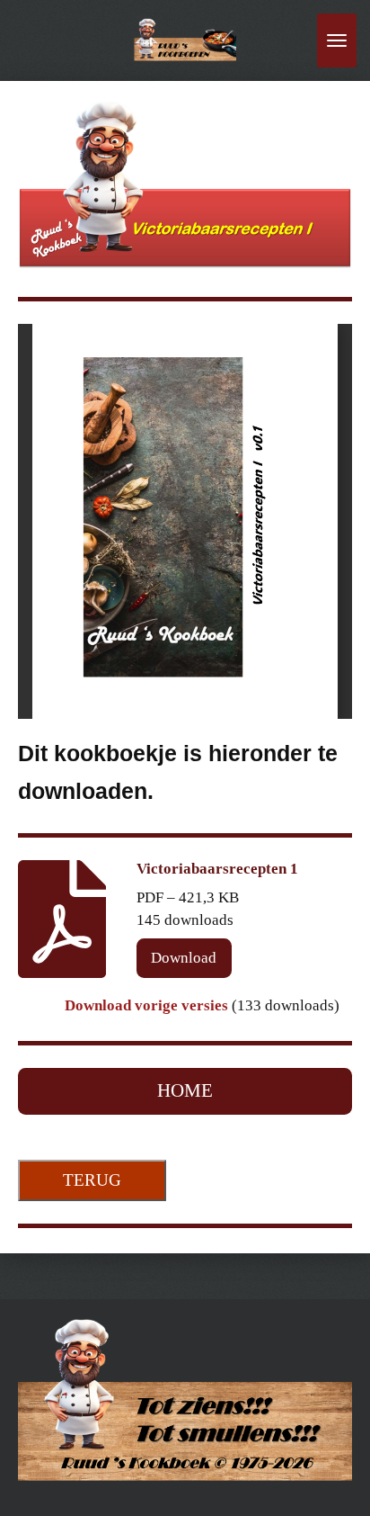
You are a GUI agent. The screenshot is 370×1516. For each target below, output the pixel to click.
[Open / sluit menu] (337, 40)
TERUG (92, 1180)
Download (183, 957)
